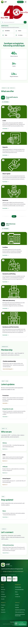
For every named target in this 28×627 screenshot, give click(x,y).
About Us (3, 589)
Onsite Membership (19, 589)
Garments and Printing (20, 609)
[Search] (25, 22)
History (2, 591)
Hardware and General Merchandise (20, 615)
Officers (3, 594)
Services (17, 605)
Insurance (3, 612)
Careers (17, 594)
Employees (3, 596)
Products (3, 605)
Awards (2, 599)
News (16, 591)
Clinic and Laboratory (19, 612)
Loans (2, 607)
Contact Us (17, 596)
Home (2, 587)
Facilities (17, 607)
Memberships (18, 587)
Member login (20, 1)
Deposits (3, 609)
